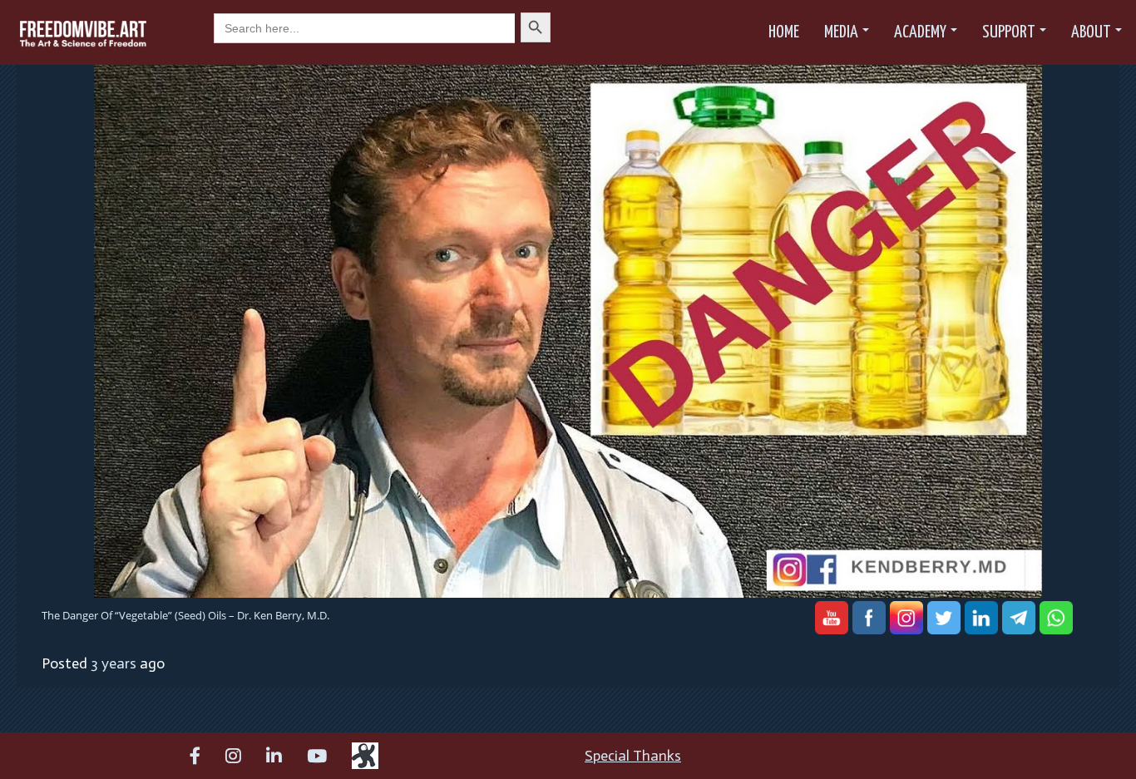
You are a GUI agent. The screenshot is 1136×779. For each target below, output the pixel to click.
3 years (113, 663)
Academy (920, 32)
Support (1008, 32)
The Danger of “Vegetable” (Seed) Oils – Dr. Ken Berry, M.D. (185, 615)
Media (841, 32)
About (1091, 32)
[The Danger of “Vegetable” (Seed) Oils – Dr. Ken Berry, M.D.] (568, 330)
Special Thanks (633, 756)
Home (783, 32)
